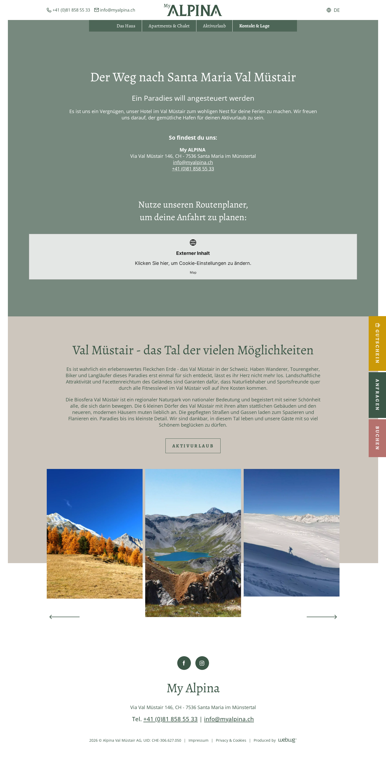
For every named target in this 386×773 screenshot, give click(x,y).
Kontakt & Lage (254, 26)
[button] (64, 617)
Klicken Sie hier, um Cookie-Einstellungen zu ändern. (193, 262)
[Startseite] (193, 10)
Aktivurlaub (214, 26)
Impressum (198, 740)
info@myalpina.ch (193, 162)
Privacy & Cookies (231, 740)
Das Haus (126, 26)
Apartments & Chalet (169, 26)
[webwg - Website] (287, 739)
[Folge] (184, 663)
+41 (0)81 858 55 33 (193, 168)
